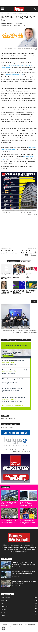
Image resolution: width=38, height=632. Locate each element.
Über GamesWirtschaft (29, 624)
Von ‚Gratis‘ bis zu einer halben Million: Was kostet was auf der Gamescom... (28, 522)
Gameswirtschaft (7, 23)
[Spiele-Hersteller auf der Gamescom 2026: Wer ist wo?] (9, 513)
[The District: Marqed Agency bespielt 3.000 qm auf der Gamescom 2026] (19, 285)
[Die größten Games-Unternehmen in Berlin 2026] (31, 285)
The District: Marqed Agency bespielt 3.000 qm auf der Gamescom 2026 (18, 291)
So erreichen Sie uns (8, 627)
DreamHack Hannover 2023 (14, 74)
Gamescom (4, 606)
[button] (3, 628)
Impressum (5, 624)
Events (3, 612)
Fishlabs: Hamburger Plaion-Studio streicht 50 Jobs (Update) (29, 253)
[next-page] (20, 297)
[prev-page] (18, 297)
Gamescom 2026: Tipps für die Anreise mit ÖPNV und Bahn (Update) (9, 503)
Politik (2, 603)
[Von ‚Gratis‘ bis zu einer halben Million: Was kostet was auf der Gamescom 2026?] (28, 513)
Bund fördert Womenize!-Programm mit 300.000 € (29, 275)
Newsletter (32, 627)
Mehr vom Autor (25, 261)
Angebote (3, 609)
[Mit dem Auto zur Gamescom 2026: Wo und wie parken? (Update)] (28, 495)
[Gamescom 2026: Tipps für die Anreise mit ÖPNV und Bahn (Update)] (9, 495)
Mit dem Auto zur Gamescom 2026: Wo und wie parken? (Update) (27, 503)
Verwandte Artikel (13, 261)
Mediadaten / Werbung (21, 627)
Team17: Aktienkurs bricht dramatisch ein (9, 252)
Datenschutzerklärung (16, 624)
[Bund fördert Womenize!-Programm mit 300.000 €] (31, 268)
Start (2, 13)
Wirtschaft (7, 13)
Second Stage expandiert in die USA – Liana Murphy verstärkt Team (6, 291)
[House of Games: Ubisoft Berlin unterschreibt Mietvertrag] (19, 268)
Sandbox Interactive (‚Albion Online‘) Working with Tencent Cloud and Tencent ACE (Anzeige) (6, 276)
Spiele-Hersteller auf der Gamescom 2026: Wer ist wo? (8, 522)
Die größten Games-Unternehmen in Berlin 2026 (31, 291)
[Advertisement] (19, 3)
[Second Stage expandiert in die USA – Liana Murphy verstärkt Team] (6, 285)
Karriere (3, 615)
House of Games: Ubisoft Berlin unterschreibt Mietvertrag (17, 275)
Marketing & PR (5, 597)
